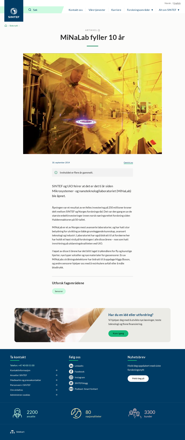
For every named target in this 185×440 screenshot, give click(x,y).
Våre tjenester (97, 9)
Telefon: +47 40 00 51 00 (22, 365)
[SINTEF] (13, 11)
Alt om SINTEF (167, 9)
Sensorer (59, 291)
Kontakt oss (76, 9)
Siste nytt (14, 25)
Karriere (116, 9)
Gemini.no (128, 162)
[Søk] (30, 10)
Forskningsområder (138, 9)
